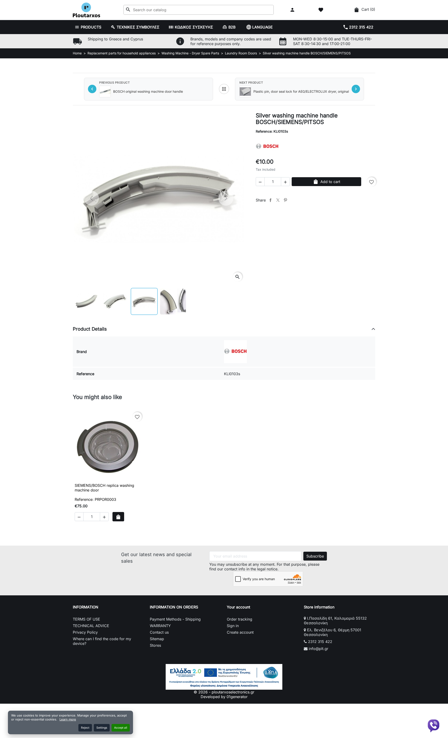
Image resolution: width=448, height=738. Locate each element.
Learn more (68, 719)
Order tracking (239, 619)
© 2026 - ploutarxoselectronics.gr (224, 692)
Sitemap (157, 638)
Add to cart (326, 181)
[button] (293, 10)
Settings (101, 727)
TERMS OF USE (86, 619)
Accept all (120, 727)
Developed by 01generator (224, 696)
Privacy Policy (85, 632)
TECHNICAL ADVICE (91, 625)
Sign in (233, 625)
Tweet (278, 200)
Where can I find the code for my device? (102, 641)
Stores (155, 645)
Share (270, 200)
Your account (238, 607)
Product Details (90, 329)
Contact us (159, 632)
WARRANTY (160, 625)
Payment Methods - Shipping (175, 619)
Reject (85, 727)
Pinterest (285, 200)
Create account (240, 632)
